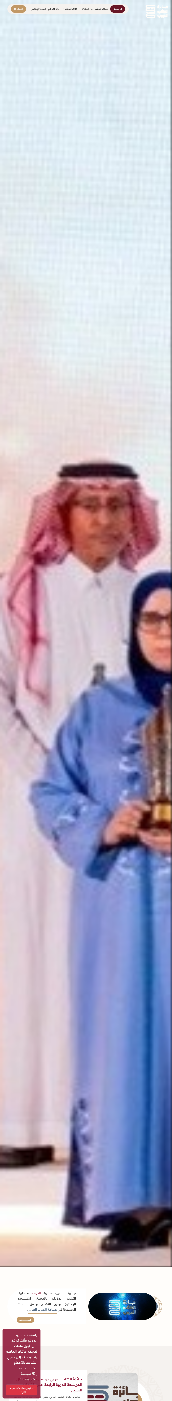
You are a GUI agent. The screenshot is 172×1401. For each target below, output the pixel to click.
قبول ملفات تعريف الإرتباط (20, 1390)
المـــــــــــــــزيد (25, 1319)
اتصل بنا (18, 8)
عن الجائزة (87, 8)
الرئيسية (118, 8)
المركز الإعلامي (38, 8)
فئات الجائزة (71, 8)
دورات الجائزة (101, 8)
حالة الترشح (54, 8)
